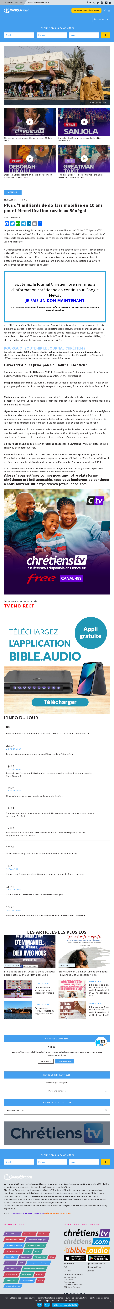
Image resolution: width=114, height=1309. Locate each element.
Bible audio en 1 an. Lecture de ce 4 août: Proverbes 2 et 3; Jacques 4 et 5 (83, 973)
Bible (22, 1263)
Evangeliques (11, 1280)
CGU (66, 1267)
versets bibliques (12, 1269)
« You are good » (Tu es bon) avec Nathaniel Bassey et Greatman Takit (80, 176)
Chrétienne (26, 1274)
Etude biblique (11, 1274)
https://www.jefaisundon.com (62, 484)
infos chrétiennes (13, 1286)
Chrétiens (43, 1234)
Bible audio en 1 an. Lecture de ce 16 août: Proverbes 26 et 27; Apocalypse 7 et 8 (99, 990)
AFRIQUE (12, 192)
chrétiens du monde (14, 1245)
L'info (40, 1280)
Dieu (52, 1257)
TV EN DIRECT (19, 605)
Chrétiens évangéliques (37, 1240)
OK (39, 1305)
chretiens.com (68, 471)
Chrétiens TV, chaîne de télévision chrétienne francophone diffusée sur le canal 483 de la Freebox (73, 1280)
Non (47, 1305)
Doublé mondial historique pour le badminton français (44, 990)
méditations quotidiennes (34, 1269)
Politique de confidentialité (65, 1305)
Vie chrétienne (27, 1280)
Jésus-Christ (11, 1257)
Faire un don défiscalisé (86, 10)
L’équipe (90, 1271)
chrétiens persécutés (14, 1240)
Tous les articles (65, 1061)
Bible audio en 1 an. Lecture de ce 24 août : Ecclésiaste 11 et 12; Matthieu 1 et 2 (29, 973)
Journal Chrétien (40, 351)
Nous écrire (69, 1263)
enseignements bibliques (39, 1263)
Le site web (46, 1061)
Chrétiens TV (77, 443)
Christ (37, 1251)
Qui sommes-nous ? (96, 1263)
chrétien (39, 1274)
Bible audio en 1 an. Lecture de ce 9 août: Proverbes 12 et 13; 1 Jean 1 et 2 (99, 1010)
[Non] (110, 1301)
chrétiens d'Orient (13, 1251)
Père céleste (40, 1257)
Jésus (28, 1251)
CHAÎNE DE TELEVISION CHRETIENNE (57, 1213)
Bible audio (10, 1263)
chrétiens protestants (35, 1245)
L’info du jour (29, 1234)
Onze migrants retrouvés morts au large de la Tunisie (44, 1011)
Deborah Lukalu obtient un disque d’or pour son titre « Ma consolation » (28, 176)
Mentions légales (95, 1267)
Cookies (67, 1271)
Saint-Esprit (25, 1257)
